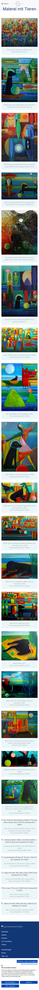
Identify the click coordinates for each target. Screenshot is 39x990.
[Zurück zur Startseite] (20, 4)
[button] (4, 4)
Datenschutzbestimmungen (29, 964)
